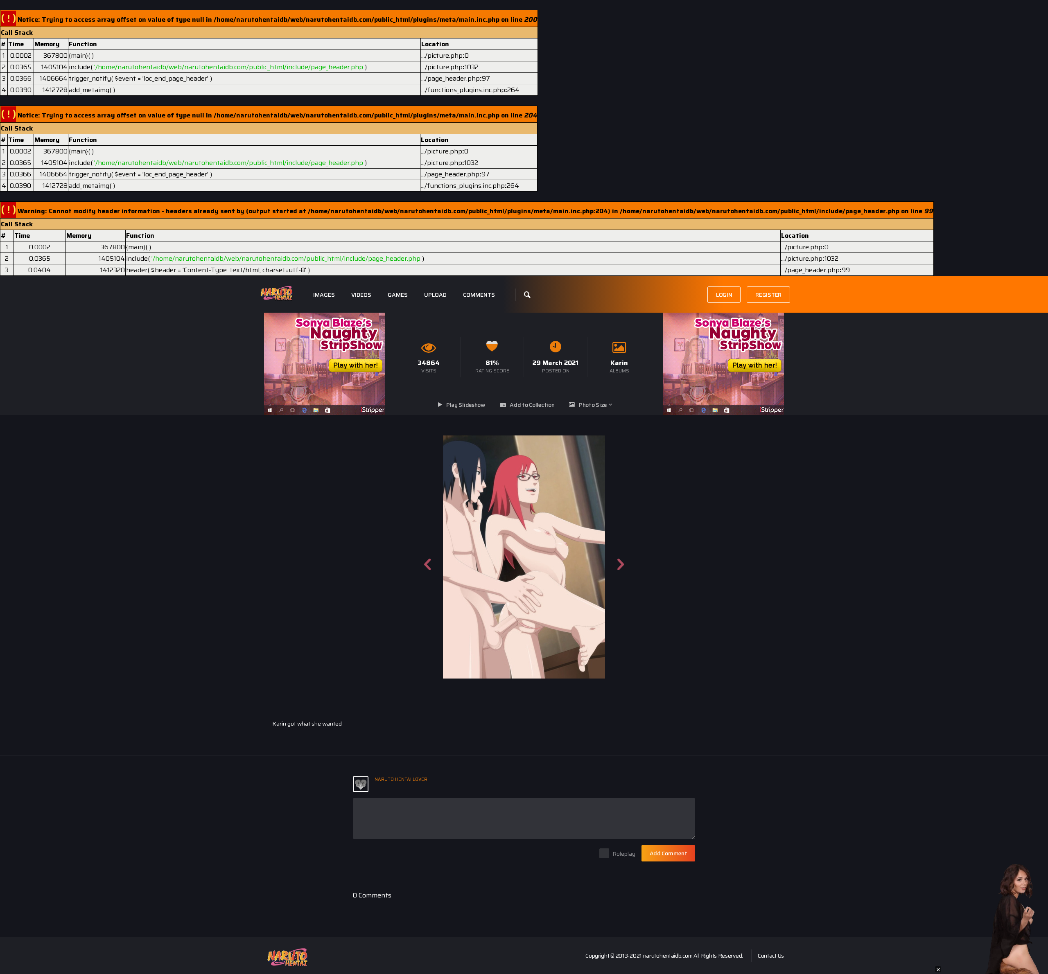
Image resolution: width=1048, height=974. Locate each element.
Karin (619, 363)
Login (724, 294)
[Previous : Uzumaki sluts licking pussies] (427, 557)
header (136, 270)
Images (324, 295)
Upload (435, 295)
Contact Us (771, 955)
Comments (479, 295)
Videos (361, 295)
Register (768, 294)
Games (398, 295)
